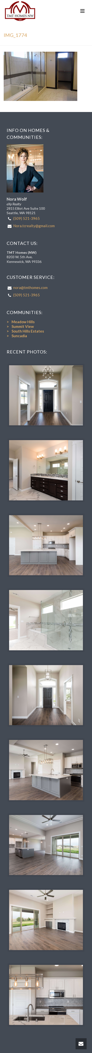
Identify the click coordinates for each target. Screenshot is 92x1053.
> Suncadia (17, 336)
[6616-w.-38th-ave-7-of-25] (46, 545)
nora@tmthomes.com (30, 287)
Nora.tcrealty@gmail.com (34, 225)
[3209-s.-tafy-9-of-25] (46, 470)
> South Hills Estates (25, 331)
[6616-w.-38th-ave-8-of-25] (46, 770)
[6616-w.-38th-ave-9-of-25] (46, 920)
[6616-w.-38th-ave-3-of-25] (46, 620)
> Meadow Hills (21, 321)
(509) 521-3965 (26, 218)
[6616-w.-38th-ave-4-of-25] (46, 695)
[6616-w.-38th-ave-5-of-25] (46, 845)
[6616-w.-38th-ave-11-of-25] (46, 995)
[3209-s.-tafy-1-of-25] (46, 395)
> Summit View (20, 326)
